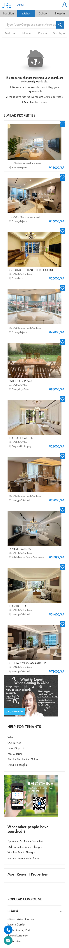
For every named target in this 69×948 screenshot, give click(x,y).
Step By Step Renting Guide (23, 759)
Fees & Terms (15, 754)
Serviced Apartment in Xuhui (23, 858)
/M (56, 168)
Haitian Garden (21, 438)
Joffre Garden (20, 549)
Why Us (12, 737)
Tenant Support (16, 748)
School (43, 13)
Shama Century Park (19, 930)
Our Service (14, 743)
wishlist (62, 123)
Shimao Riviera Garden (21, 919)
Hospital (60, 13)
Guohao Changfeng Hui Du (31, 270)
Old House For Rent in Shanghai (25, 847)
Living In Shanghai (18, 765)
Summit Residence (18, 935)
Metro (26, 13)
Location (8, 13)
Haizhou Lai (18, 606)
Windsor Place (21, 381)
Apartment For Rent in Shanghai (25, 841)
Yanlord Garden (16, 924)
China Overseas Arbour (27, 663)
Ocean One (14, 941)
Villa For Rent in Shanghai (22, 852)
